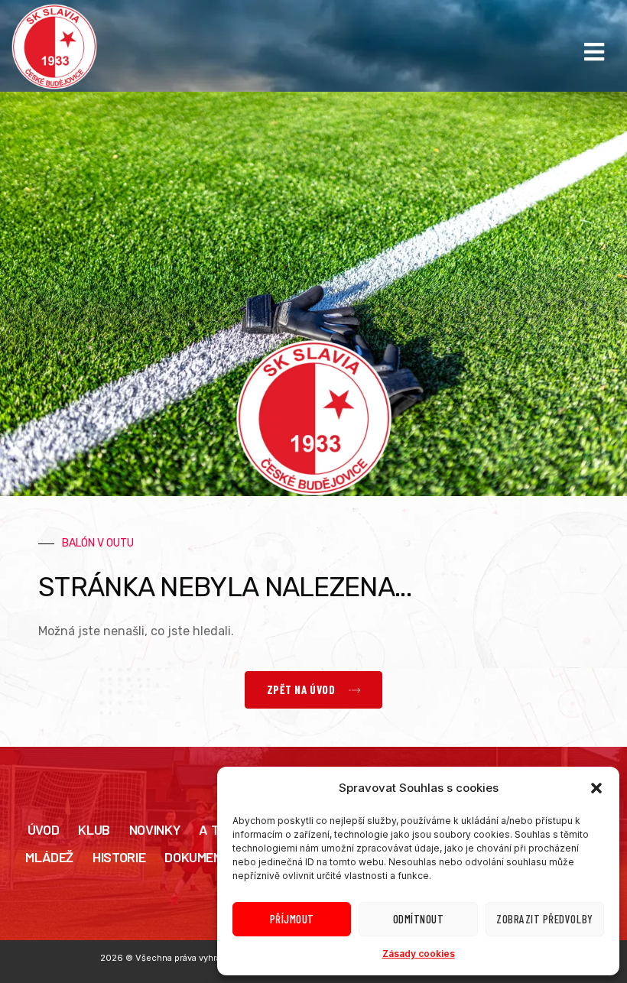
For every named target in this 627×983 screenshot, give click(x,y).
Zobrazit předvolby (544, 919)
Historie (119, 856)
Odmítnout (418, 919)
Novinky (154, 829)
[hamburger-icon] (594, 52)
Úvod (44, 829)
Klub (94, 829)
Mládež (49, 856)
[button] (596, 788)
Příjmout (292, 919)
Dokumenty (200, 856)
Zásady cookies (418, 953)
